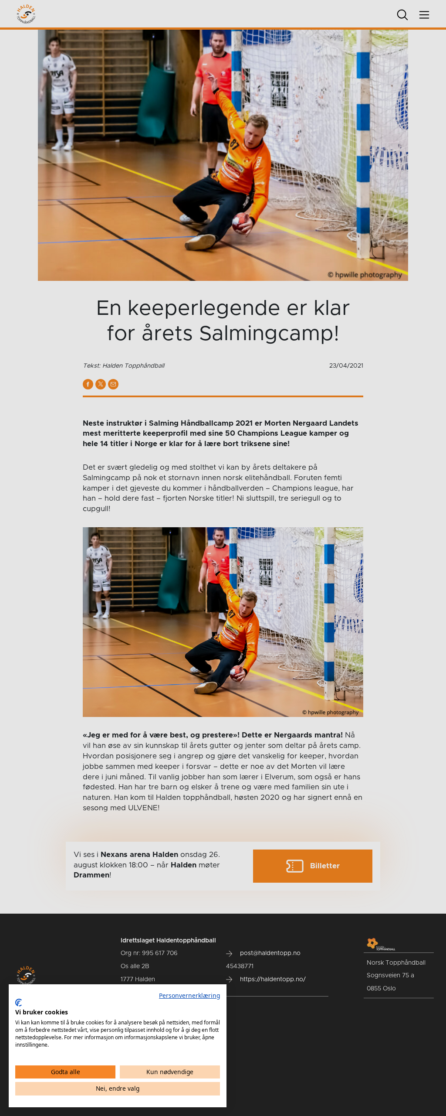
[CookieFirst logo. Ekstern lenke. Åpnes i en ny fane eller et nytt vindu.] (18, 1003)
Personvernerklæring (189, 995)
